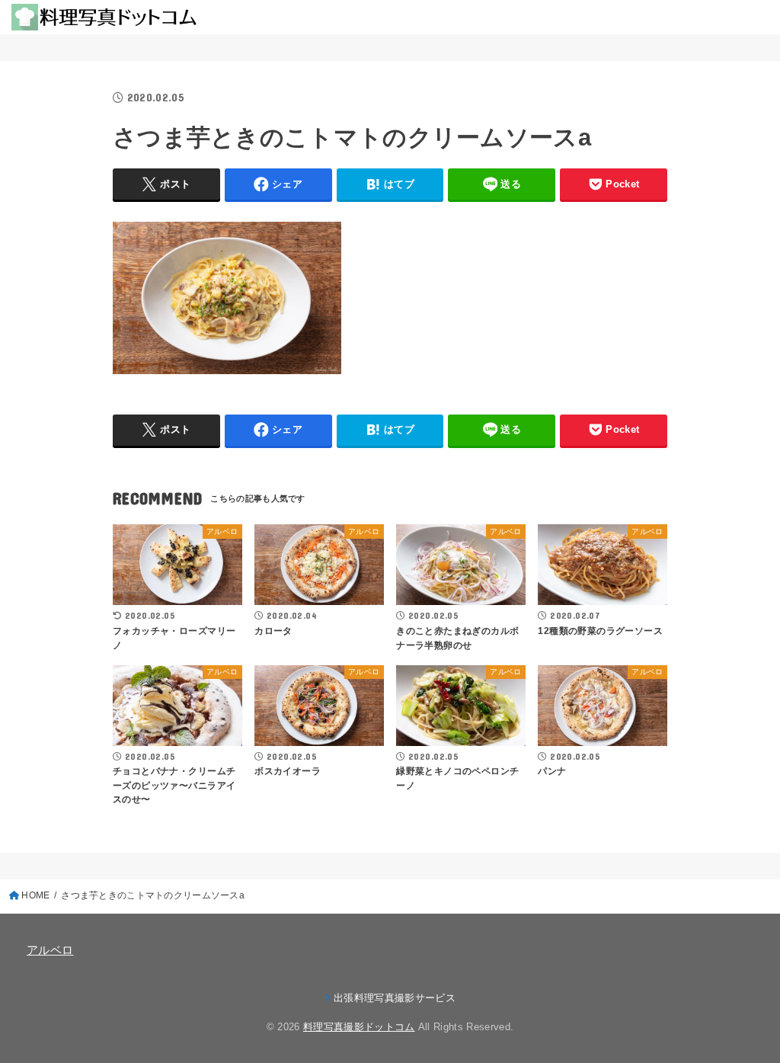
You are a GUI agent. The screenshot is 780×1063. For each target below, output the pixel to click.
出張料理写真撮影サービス (395, 998)
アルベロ (50, 950)
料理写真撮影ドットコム (359, 1027)
